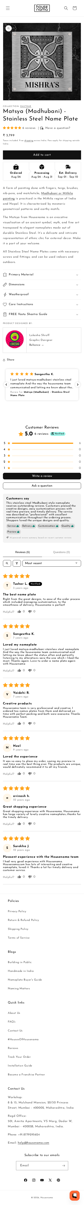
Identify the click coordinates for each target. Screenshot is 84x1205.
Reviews (13, 1048)
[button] (8, 8)
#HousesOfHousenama (23, 1039)
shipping (28, 141)
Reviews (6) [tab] (22, 552)
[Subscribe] (63, 1165)
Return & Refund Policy (23, 920)
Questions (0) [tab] (61, 552)
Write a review (42, 476)
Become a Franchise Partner (26, 1074)
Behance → (36, 345)
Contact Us (15, 1030)
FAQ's (12, 1021)
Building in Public (20, 962)
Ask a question (42, 485)
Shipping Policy (18, 929)
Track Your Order (19, 1057)
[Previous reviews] (6, 384)
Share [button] (10, 359)
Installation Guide (20, 1065)
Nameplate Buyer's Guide (25, 979)
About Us (14, 1013)
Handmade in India (21, 971)
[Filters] (17, 563)
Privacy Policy (17, 911)
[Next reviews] (77, 384)
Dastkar (25, 106)
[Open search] (7, 563)
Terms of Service (19, 937)
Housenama (46, 1198)
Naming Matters (19, 988)
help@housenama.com (33, 1142)
